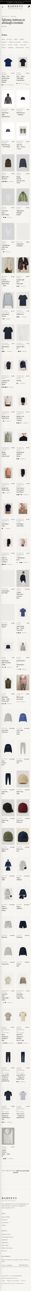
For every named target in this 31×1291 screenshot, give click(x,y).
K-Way (16, 44)
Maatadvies (5, 1242)
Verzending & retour (7, 1237)
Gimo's (4, 44)
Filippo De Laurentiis (15, 42)
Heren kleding (6, 1217)
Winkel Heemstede (7, 1248)
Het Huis (4, 1250)
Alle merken (5, 1245)
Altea (3, 39)
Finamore (25, 42)
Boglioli (22, 39)
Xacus (27, 47)
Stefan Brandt (20, 47)
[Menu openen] (2, 7)
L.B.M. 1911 (23, 44)
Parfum (4, 1225)
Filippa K (4, 42)
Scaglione (11, 47)
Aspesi (16, 39)
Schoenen (4, 1219)
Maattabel (5, 1239)
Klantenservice (6, 1234)
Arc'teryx (9, 39)
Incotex (10, 44)
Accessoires (5, 1222)
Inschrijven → (24, 1265)
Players (4, 47)
